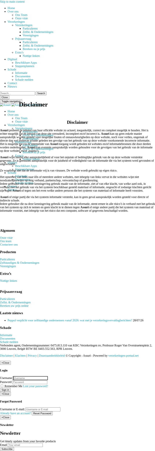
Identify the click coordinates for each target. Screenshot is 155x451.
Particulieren (30, 28)
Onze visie (21, 18)
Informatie (21, 72)
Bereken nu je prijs (34, 49)
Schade (12, 69)
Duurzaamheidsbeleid (52, 355)
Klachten (20, 355)
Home (11, 8)
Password (6, 382)
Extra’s (19, 52)
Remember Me (13, 386)
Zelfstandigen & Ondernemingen (19, 262)
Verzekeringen (16, 21)
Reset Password (42, 413)
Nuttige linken (31, 55)
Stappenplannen (24, 66)
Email (3, 444)
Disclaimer (6, 355)
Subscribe (7, 449)
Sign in (5, 389)
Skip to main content (12, 1)
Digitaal (12, 59)
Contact (12, 83)
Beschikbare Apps (26, 62)
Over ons (13, 11)
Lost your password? (35, 386)
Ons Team (21, 14)
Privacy (32, 355)
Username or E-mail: (12, 409)
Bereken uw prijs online (14, 305)
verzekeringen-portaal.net (123, 355)
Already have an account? (15, 413)
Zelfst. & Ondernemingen (38, 32)
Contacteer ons (9, 244)
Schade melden (24, 79)
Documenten (22, 76)
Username (6, 378)
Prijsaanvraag (23, 38)
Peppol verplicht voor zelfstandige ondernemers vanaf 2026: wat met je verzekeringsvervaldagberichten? (70, 320)
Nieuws (12, 86)
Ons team (5, 241)
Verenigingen (31, 35)
